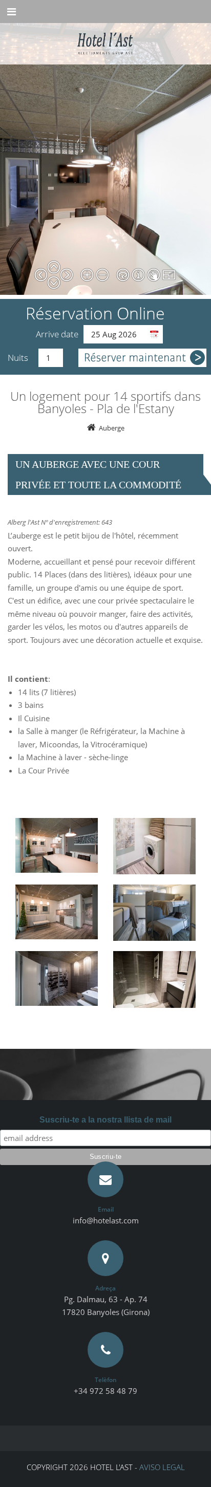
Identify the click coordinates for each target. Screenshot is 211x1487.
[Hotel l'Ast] (105, 36)
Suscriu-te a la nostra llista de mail (105, 1119)
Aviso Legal (162, 1467)
